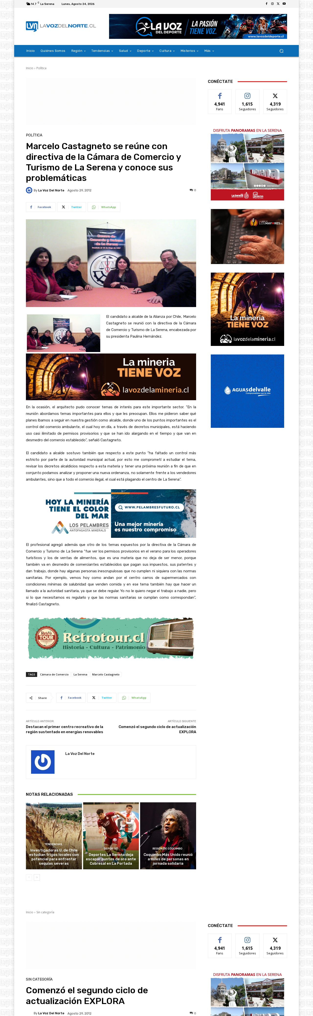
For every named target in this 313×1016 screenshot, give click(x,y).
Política (41, 68)
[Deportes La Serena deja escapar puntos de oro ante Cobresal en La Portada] (111, 835)
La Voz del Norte (51, 190)
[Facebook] (266, 4)
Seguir (247, 93)
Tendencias (53, 844)
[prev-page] (29, 877)
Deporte (110, 848)
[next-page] (37, 877)
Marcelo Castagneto (106, 674)
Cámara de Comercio (54, 674)
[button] (281, 51)
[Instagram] (272, 4)
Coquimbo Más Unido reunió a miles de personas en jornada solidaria (168, 859)
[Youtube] (284, 4)
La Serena (80, 674)
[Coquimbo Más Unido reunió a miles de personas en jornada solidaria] (168, 835)
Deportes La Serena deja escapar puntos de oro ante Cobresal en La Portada (111, 859)
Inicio (29, 68)
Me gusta (219, 93)
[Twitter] (278, 4)
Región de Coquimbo (167, 848)
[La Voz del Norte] (30, 190)
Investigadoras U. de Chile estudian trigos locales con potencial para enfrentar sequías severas (54, 857)
